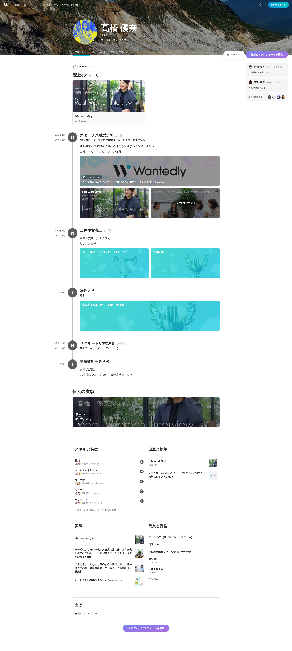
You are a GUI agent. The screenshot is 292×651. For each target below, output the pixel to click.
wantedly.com (93, 177)
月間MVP (158, 252)
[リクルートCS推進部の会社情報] (72, 345)
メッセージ (236, 55)
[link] (150, 171)
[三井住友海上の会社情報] (72, 233)
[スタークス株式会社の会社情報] (72, 137)
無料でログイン (278, 4)
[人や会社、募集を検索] (260, 5)
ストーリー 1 (99, 51)
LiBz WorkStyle (91, 192)
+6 (84, 66)
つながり (123, 51)
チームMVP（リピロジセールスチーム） (105, 252)
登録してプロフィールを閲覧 (267, 54)
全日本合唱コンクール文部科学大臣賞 (103, 305)
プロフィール (81, 51)
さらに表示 (110, 509)
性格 (112, 51)
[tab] (81, 52)
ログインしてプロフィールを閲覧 (146, 628)
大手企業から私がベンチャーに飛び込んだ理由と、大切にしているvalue (123, 182)
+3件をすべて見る (185, 203)
